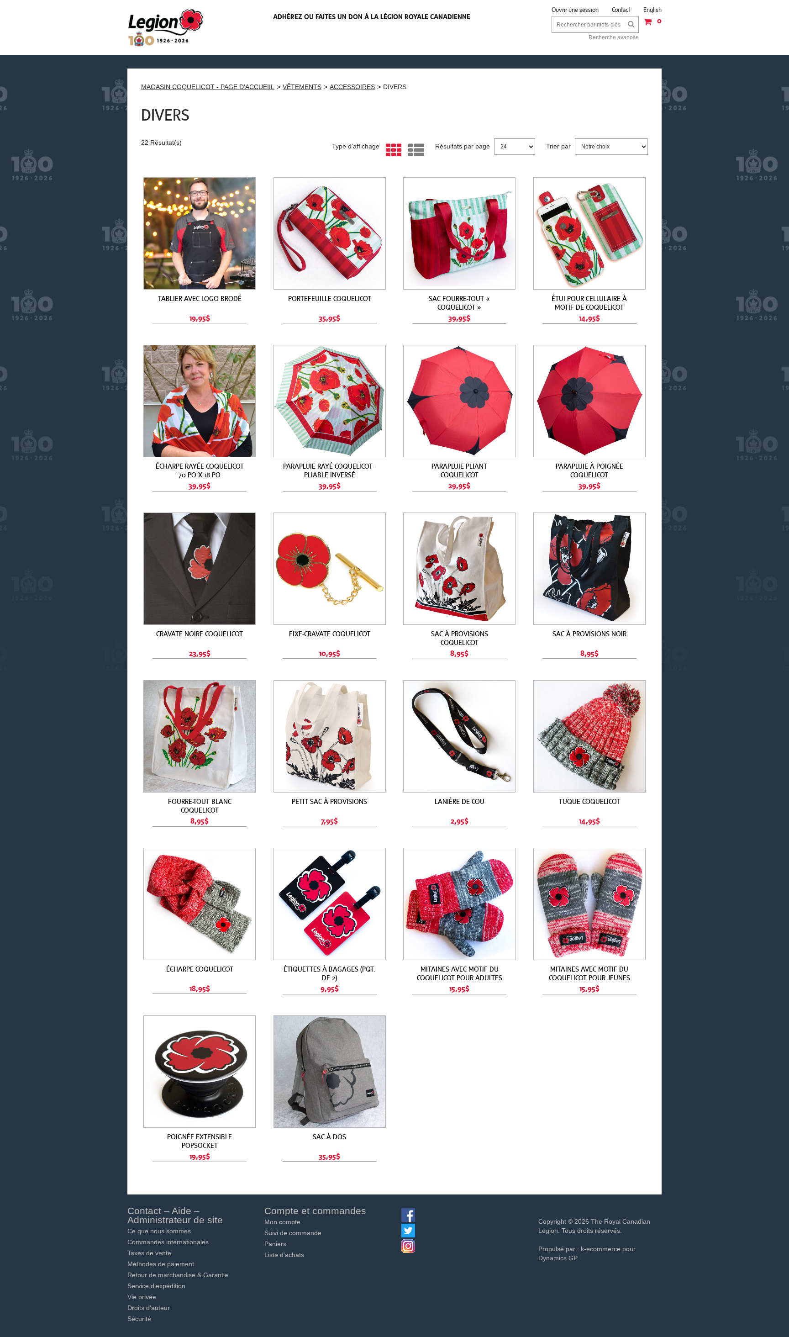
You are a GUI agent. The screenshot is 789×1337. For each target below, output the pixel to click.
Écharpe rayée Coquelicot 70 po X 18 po (200, 470)
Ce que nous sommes (159, 1231)
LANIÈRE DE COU (459, 801)
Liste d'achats (284, 1254)
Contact (621, 9)
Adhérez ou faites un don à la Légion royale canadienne (371, 16)
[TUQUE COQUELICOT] (589, 736)
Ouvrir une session (575, 9)
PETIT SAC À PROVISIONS (329, 801)
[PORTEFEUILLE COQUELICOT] (329, 233)
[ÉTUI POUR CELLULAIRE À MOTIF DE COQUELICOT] (589, 233)
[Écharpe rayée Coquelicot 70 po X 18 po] (199, 401)
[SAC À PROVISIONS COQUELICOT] (459, 568)
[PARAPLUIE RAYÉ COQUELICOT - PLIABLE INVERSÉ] (329, 401)
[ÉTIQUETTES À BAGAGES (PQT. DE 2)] (329, 904)
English (652, 9)
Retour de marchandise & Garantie (177, 1275)
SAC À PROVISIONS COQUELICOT (459, 637)
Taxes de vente (149, 1253)
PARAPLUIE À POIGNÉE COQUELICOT (589, 470)
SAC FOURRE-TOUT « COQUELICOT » (459, 302)
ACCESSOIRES (352, 86)
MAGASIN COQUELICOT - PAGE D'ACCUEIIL (207, 86)
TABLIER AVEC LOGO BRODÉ (200, 298)
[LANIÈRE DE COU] (459, 736)
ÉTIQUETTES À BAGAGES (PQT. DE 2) (329, 973)
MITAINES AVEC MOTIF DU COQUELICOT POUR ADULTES (459, 973)
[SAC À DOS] (329, 1071)
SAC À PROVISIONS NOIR (589, 633)
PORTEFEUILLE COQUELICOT (329, 298)
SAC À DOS (329, 1136)
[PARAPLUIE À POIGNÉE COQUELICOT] (589, 401)
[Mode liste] (414, 151)
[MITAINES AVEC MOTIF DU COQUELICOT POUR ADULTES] (459, 904)
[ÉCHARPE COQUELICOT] (199, 904)
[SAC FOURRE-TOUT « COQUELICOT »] (459, 233)
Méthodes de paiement (160, 1264)
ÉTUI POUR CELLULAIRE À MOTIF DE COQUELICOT (589, 302)
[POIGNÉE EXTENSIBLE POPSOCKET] (199, 1071)
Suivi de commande (292, 1233)
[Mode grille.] (391, 151)
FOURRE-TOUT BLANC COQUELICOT (199, 805)
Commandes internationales (168, 1242)
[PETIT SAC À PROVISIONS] (329, 736)
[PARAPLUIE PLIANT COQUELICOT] (459, 401)
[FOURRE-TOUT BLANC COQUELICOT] (199, 736)
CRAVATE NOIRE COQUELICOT (199, 633)
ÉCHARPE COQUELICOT (199, 969)
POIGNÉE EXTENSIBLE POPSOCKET (199, 1140)
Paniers (275, 1243)
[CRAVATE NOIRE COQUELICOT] (199, 568)
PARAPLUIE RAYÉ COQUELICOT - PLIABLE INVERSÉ (329, 470)
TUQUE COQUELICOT (589, 801)
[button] (650, 25)
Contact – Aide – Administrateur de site (175, 1215)
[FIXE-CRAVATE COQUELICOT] (329, 568)
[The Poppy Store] (166, 27)
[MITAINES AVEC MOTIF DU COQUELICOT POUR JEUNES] (589, 904)
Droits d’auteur (148, 1307)
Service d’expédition (156, 1285)
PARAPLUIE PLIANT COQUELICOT (459, 470)
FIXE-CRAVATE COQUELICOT (329, 633)
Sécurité (139, 1318)
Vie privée (141, 1296)
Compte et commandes (315, 1210)
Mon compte (282, 1222)
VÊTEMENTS (302, 86)
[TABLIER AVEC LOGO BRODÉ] (199, 233)
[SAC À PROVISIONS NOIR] (589, 568)
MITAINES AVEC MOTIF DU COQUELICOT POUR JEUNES (589, 973)
